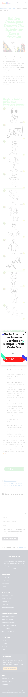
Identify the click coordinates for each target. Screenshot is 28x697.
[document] (14, 348)
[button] (25, 333)
